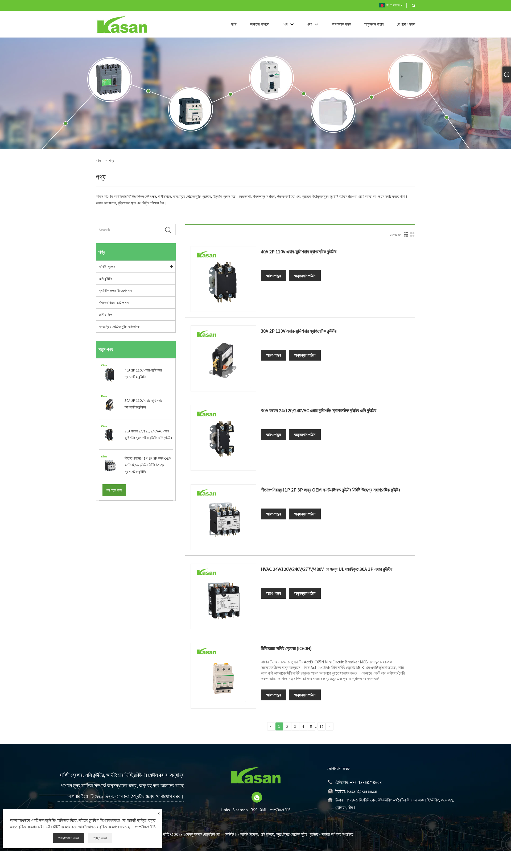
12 (321, 726)
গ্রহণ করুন (100, 838)
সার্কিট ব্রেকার (107, 266)
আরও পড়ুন (273, 275)
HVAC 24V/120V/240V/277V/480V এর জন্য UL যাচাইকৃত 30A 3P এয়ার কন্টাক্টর (326, 569)
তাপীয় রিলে (105, 314)
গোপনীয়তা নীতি (280, 809)
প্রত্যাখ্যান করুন (68, 838)
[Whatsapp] (257, 797)
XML (263, 809)
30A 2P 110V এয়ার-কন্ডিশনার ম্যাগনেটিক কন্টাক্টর (298, 331)
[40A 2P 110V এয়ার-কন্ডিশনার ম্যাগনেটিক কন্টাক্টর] (223, 278)
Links (225, 809)
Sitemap (240, 809)
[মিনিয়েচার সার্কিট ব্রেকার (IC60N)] (223, 675)
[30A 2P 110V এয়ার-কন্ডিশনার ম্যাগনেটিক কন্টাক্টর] (223, 358)
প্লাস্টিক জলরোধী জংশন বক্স (115, 290)
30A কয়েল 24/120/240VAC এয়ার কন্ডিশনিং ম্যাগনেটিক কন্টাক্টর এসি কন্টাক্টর (318, 410)
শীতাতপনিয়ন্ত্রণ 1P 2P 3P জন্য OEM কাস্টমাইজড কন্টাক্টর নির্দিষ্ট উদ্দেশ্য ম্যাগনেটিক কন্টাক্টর (330, 490)
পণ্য (111, 160)
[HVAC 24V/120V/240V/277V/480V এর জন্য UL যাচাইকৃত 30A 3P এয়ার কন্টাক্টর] (223, 596)
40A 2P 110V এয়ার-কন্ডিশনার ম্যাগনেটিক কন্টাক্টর (298, 252)
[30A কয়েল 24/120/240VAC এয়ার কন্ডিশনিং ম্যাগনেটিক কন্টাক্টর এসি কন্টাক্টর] (223, 437)
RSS (253, 809)
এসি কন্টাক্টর (105, 278)
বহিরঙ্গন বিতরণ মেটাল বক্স (114, 302)
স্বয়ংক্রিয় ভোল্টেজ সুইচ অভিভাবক (119, 326)
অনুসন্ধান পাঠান (304, 275)
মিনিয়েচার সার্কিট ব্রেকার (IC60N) (286, 648)
